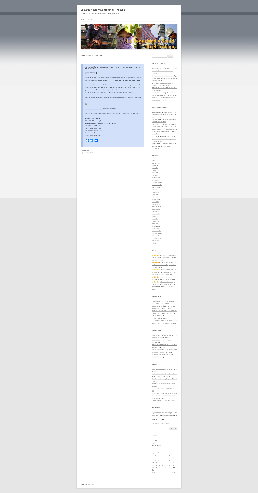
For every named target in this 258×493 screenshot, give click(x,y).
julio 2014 (155, 243)
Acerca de (91, 19)
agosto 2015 (156, 214)
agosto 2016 (156, 187)
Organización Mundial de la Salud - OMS (164, 393)
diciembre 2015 (156, 204)
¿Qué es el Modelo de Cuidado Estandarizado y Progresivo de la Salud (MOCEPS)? (164, 264)
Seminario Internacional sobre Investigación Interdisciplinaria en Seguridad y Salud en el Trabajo (164, 78)
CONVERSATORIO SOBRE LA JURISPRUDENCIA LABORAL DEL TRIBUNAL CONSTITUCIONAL (164, 257)
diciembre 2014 (156, 231)
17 (153, 465)
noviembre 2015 (157, 207)
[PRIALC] (94, 109)
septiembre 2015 (157, 211)
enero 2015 (155, 228)
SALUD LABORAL (157, 318)
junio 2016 (155, 190)
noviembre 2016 (157, 182)
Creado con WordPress (87, 484)
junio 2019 (155, 161)
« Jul (153, 472)
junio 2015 (155, 219)
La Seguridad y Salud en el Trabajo (103, 10)
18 (156, 465)
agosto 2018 (156, 163)
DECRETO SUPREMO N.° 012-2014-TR (163, 340)
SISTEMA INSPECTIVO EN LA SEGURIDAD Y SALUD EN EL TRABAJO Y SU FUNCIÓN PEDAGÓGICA (164, 313)
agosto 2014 (156, 241)
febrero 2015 (156, 226)
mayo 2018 (155, 170)
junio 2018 (155, 168)
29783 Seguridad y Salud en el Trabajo (164, 400)
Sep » (173, 472)
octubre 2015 (156, 209)
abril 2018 (155, 173)
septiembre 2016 (157, 185)
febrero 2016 (156, 199)
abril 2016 (155, 194)
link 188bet (155, 119)
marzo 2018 (155, 175)
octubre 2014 (156, 236)
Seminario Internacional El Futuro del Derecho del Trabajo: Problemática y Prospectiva (164, 71)
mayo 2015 (155, 221)
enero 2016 (155, 202)
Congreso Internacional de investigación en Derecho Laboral (164, 138)
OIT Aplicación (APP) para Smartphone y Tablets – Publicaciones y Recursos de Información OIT (112, 67)
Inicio (82, 19)
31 (153, 470)
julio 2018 (155, 165)
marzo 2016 (155, 197)
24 (153, 467)
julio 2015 (155, 216)
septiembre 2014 (157, 238)
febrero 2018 (156, 177)
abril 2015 (155, 224)
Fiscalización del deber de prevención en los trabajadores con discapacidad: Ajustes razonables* (164, 272)
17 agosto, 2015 (85, 150)
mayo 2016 (155, 192)
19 (159, 465)
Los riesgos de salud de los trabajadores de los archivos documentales (164, 114)
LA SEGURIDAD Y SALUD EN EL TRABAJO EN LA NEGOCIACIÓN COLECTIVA (164, 146)
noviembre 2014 (157, 233)
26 (159, 467)
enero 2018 (155, 180)
